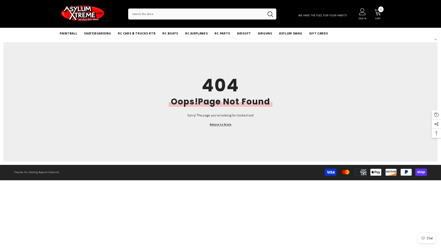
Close (436, 39)
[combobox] (196, 14)
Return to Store (221, 124)
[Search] (202, 14)
